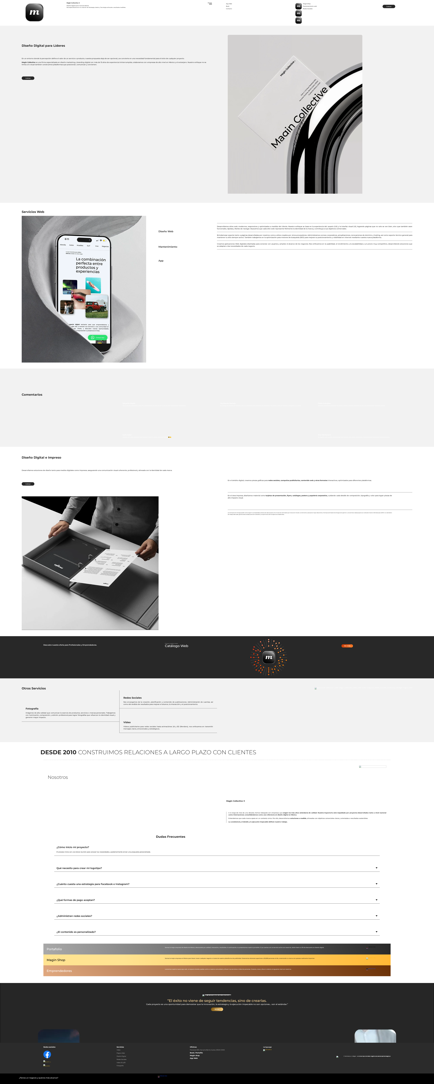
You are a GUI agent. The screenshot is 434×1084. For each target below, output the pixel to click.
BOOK (217, 1009)
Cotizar (389, 6)
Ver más (347, 646)
